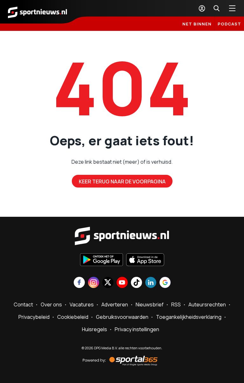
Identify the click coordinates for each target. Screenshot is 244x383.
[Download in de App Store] (145, 260)
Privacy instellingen (137, 329)
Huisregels (94, 329)
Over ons (51, 304)
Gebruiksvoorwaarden (122, 316)
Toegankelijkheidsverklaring (188, 316)
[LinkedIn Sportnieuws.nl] (150, 283)
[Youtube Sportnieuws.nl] (122, 283)
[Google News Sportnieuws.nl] (165, 283)
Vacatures (82, 304)
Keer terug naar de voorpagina (122, 181)
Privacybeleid (34, 316)
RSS (176, 304)
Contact (23, 304)
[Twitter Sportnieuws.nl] (107, 283)
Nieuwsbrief (150, 304)
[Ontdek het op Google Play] (101, 260)
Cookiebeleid (72, 316)
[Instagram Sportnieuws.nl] (93, 283)
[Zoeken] (216, 8)
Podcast (229, 24)
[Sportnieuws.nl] (37, 11)
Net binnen (197, 24)
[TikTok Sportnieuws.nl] (136, 283)
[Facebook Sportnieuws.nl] (79, 283)
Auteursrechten (207, 304)
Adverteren (114, 304)
